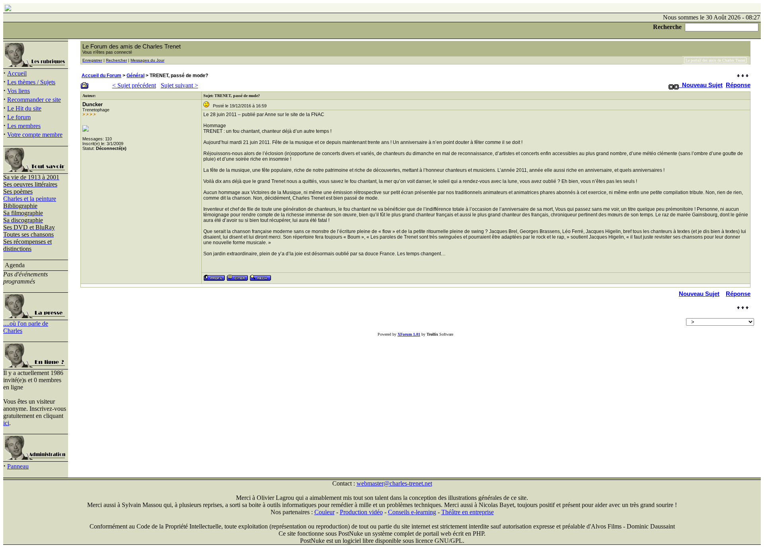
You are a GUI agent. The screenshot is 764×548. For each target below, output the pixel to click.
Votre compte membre (34, 134)
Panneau (18, 466)
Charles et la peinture (29, 198)
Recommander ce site (34, 99)
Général (135, 75)
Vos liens (18, 90)
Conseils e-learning (412, 512)
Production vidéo (361, 512)
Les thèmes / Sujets (31, 82)
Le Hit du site (24, 108)
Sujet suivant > (179, 85)
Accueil (17, 73)
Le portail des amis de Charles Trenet (715, 60)
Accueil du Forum (101, 75)
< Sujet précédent (134, 85)
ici (6, 423)
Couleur (324, 512)
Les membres (24, 125)
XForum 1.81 (409, 334)
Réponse (738, 85)
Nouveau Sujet (702, 85)
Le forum (19, 117)
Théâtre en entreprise (467, 512)
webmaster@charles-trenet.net (394, 483)
